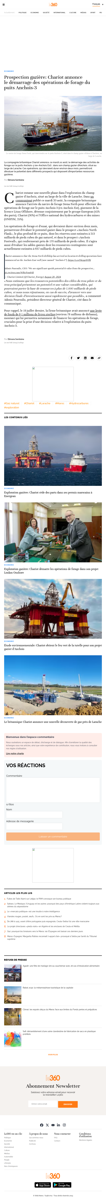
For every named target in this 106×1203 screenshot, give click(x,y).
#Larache (44, 403)
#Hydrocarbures (78, 403)
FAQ (55, 1138)
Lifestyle (7, 1163)
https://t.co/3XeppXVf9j (79, 260)
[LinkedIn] (58, 1125)
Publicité (32, 1141)
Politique (22, 13)
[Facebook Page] (41, 1125)
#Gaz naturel (11, 403)
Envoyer (68, 1104)
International (59, 13)
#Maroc (59, 403)
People (6, 1160)
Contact (57, 1141)
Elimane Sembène (16, 180)
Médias (83, 13)
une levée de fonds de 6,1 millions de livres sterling (53, 312)
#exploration (11, 407)
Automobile (8, 1157)
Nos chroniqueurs (11, 1166)
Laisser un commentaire (53, 836)
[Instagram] (64, 1125)
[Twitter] (47, 1125)
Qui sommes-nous (36, 1138)
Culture (72, 13)
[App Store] (43, 1184)
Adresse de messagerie (20, 821)
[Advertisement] (53, 42)
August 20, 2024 (52, 277)
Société (46, 13)
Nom (9, 809)
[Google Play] (62, 1184)
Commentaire (14, 775)
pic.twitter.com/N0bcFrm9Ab (19, 272)
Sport (92, 13)
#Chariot (29, 403)
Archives (32, 1144)
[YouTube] (53, 1125)
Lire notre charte (15, 753)
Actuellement (9, 13)
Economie (35, 13)
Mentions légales (85, 1140)
